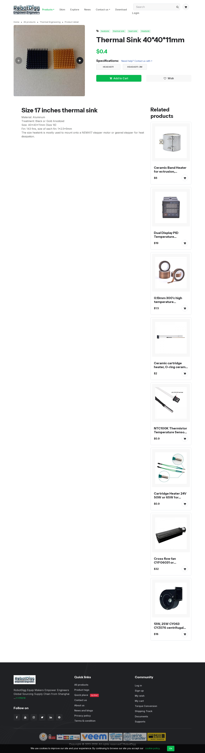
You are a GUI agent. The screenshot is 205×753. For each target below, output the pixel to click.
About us (79, 705)
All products (30, 22)
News (87, 9)
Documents (141, 716)
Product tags (81, 689)
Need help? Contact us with (135, 61)
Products (47, 9)
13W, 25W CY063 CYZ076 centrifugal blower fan (169, 627)
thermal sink (118, 31)
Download (121, 9)
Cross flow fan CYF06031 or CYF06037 (165, 562)
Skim (62, 9)
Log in (138, 685)
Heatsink (145, 31)
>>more (20, 697)
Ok (170, 748)
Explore (74, 9)
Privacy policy (82, 715)
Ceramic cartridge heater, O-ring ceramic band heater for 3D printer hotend (171, 369)
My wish (139, 695)
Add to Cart (120, 78)
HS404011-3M (134, 66)
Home (16, 22)
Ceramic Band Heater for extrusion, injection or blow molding (170, 173)
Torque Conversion (146, 706)
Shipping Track (143, 711)
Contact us (102, 9)
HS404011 (108, 66)
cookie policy (152, 748)
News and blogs (83, 710)
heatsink (105, 31)
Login (135, 13)
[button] (186, 7)
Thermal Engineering (50, 22)
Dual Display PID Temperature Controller (166, 236)
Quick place (86, 694)
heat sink (133, 31)
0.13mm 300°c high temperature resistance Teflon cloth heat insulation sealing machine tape (170, 305)
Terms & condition (84, 720)
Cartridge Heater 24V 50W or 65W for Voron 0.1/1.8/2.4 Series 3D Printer (170, 499)
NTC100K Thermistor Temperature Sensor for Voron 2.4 (170, 432)
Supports (140, 721)
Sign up (139, 690)
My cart (139, 700)
